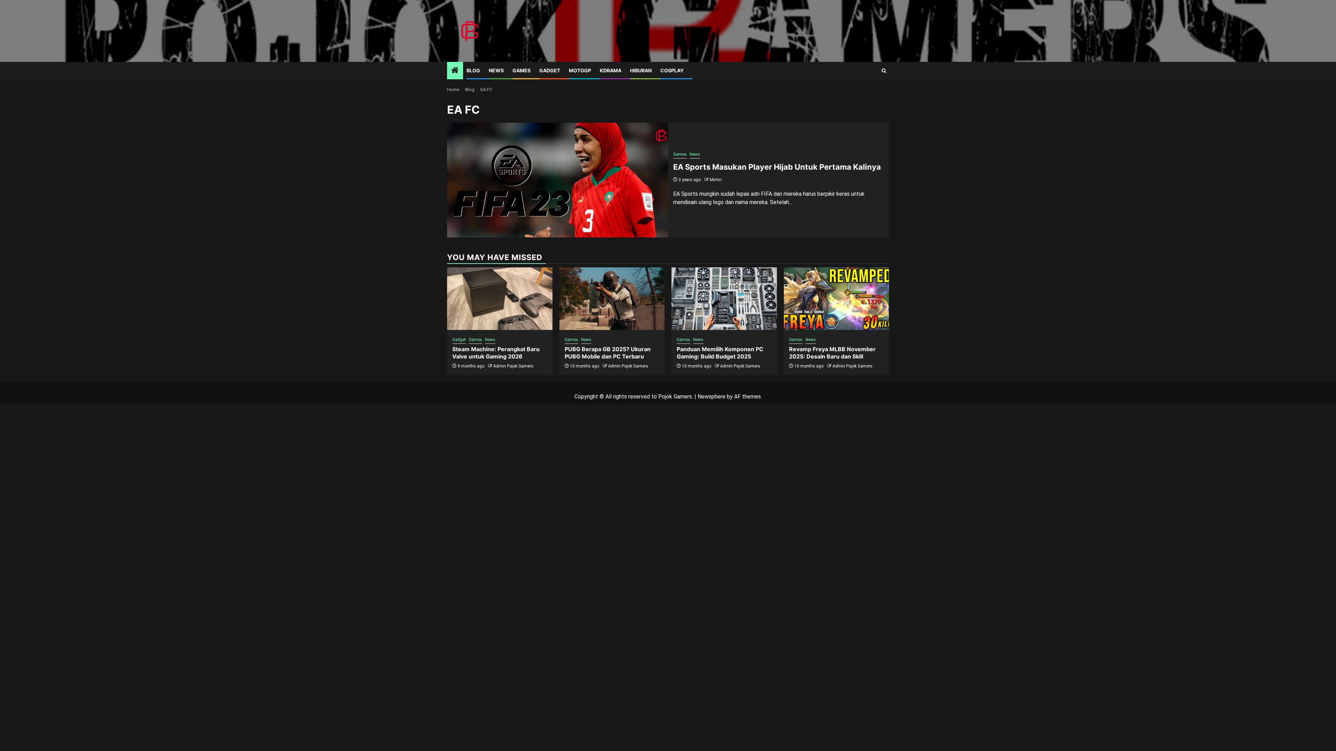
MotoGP (580, 70)
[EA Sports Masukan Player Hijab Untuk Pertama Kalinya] (557, 180)
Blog (473, 70)
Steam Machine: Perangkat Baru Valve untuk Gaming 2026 (496, 353)
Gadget (549, 70)
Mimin (716, 179)
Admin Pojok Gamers (513, 366)
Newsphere (711, 396)
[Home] (455, 71)
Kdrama (610, 70)
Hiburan (641, 70)
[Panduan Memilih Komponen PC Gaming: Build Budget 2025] (724, 298)
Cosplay (672, 70)
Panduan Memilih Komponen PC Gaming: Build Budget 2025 (720, 353)
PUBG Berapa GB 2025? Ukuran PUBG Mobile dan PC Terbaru (608, 353)
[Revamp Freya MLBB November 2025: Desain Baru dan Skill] (836, 298)
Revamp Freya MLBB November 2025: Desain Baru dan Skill (832, 353)
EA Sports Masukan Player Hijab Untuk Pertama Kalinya (777, 166)
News (496, 70)
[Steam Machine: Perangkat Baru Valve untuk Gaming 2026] (499, 298)
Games (521, 70)
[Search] (884, 71)
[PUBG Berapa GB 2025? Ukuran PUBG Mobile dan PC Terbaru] (612, 298)
